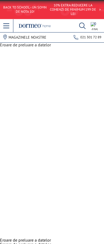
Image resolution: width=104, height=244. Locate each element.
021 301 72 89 (90, 37)
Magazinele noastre (27, 37)
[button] (6, 26)
